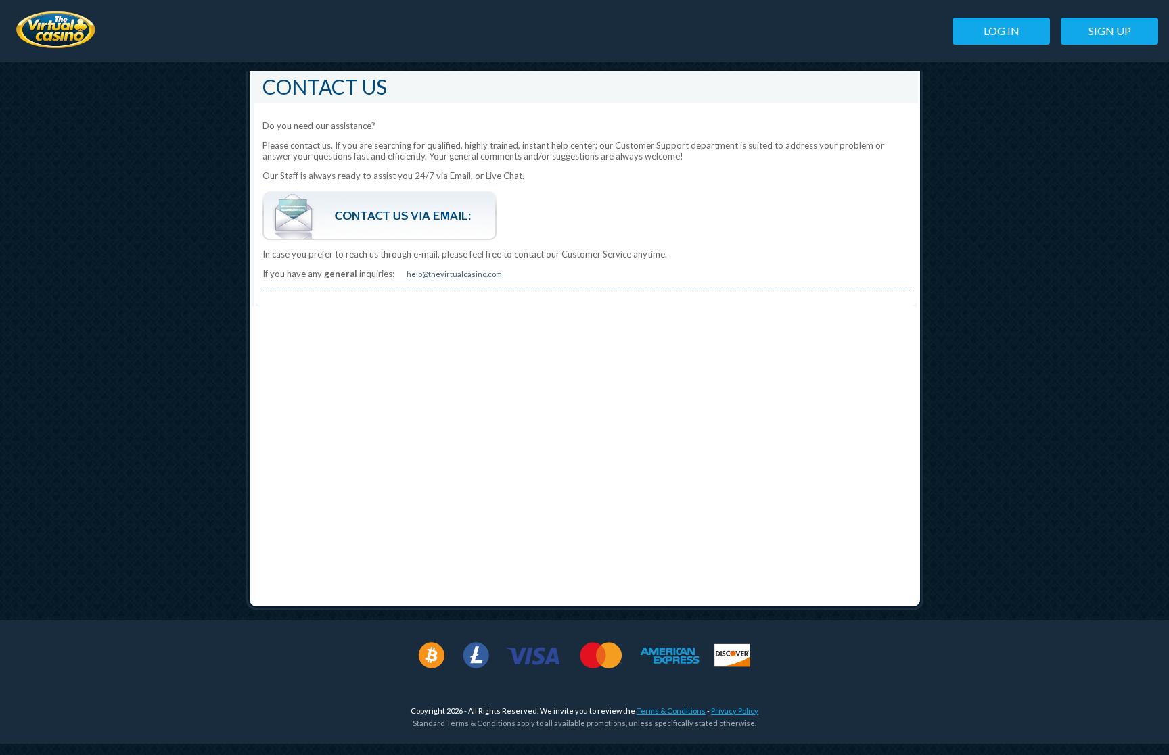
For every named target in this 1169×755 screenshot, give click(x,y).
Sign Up (1109, 30)
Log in (1001, 30)
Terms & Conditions (671, 710)
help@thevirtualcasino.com (454, 274)
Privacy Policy (734, 710)
